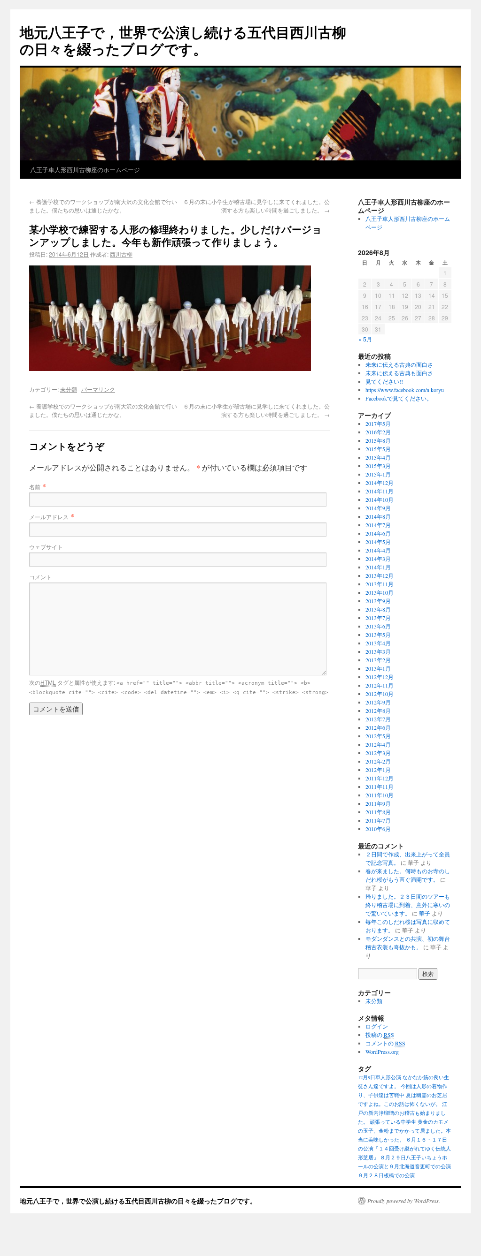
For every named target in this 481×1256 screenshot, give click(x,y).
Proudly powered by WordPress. (403, 1200)
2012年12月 (379, 677)
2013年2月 (378, 660)
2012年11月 (379, 685)
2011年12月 (379, 778)
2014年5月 (378, 541)
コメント (40, 577)
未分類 (68, 389)
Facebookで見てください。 (398, 398)
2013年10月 (379, 592)
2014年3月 (378, 558)
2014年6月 (378, 533)
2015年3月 (378, 465)
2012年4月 (378, 744)
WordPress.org (382, 1051)
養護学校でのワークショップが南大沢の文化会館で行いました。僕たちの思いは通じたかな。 (103, 205)
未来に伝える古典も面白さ (399, 373)
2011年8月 (378, 812)
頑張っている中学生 (393, 1122)
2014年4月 (378, 550)
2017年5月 (378, 423)
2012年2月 (378, 761)
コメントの (385, 1043)
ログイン (376, 1026)
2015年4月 (378, 457)
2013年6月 (378, 626)
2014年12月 (379, 482)
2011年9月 (378, 803)
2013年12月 (379, 575)
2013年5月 (378, 634)
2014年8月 (378, 516)
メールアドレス (49, 517)
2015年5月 (378, 449)
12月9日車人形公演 (379, 1077)
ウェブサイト (46, 547)
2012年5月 (378, 736)
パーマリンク (98, 389)
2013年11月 (379, 584)
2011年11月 (379, 786)
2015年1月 (378, 474)
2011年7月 (378, 820)
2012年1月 (378, 769)
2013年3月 (378, 651)
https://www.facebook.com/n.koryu (404, 389)
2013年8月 (378, 609)
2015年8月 (378, 440)
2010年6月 (378, 828)
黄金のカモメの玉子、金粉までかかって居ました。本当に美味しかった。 (404, 1131)
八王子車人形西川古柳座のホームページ (85, 169)
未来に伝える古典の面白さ (399, 364)
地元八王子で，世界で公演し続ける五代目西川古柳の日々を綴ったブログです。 (183, 40)
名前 (34, 487)
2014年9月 (378, 508)
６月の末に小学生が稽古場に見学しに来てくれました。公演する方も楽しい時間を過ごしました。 (256, 205)
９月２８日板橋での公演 (386, 1175)
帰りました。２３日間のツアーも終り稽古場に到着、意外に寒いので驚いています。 (407, 905)
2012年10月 (379, 693)
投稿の (379, 1034)
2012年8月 (378, 710)
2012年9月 (378, 702)
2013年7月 (378, 617)
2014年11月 (379, 491)
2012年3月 (378, 753)
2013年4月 (378, 643)
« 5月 (365, 339)
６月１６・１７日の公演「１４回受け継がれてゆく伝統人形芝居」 (404, 1148)
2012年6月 (378, 727)
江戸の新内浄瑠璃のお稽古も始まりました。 (402, 1113)
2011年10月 (379, 795)
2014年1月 (378, 567)
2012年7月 (378, 719)
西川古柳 (121, 254)
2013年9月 (378, 601)
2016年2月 (378, 432)
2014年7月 (378, 525)
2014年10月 (379, 499)
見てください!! (384, 381)
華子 (424, 913)
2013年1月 (378, 668)
